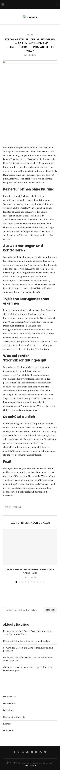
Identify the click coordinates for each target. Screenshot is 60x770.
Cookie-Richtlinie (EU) (14, 717)
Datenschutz (9, 703)
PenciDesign (30, 765)
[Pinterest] (27, 752)
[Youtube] (36, 752)
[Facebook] (14, 752)
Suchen (50, 610)
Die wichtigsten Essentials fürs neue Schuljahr (30, 571)
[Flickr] (32, 752)
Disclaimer (8, 710)
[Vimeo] (45, 752)
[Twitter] (18, 752)
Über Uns (8, 730)
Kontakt (7, 723)
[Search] (56, 4)
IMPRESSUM (9, 696)
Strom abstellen (13, 507)
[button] (5, 555)
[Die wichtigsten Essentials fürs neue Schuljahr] (30, 547)
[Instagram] (23, 752)
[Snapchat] (41, 752)
